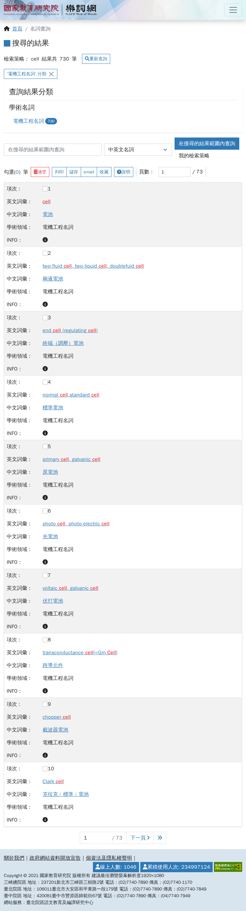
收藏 (104, 172)
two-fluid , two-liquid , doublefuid (93, 266)
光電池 (50, 536)
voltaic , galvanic (70, 588)
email (89, 172)
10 (51, 768)
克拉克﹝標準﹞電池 (66, 794)
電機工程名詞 (33, 121)
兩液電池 (53, 279)
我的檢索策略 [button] (194, 156)
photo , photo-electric (76, 524)
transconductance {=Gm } (80, 652)
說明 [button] (125, 172)
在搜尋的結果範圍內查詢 (207, 143)
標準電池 (53, 408)
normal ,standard (71, 395)
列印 (59, 172)
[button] (45, 240)
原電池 (50, 472)
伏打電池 (53, 601)
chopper (57, 717)
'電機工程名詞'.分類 (26, 74)
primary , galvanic (71, 459)
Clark (53, 781)
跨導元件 (53, 665)
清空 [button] (41, 172)
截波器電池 (55, 730)
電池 (48, 214)
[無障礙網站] (227, 867)
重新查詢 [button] (98, 59)
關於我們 (14, 858)
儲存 (73, 172)
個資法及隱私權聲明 (109, 858)
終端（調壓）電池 (63, 343)
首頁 (17, 29)
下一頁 (138, 838)
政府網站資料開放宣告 (55, 858)
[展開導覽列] (233, 10)
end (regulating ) (70, 330)
